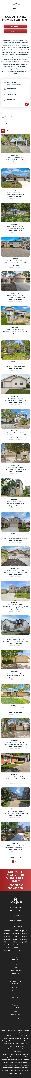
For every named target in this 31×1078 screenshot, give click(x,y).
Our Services (15, 1015)
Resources (15, 973)
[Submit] (27, 104)
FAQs (15, 994)
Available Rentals (15, 988)
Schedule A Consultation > (15, 886)
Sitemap (11, 1049)
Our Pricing (15, 1018)
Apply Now (15, 991)
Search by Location (13, 82)
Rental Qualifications (15, 31)
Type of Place (11, 88)
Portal (15, 964)
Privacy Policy (20, 1049)
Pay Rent (15, 967)
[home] (15, 4)
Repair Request (15, 970)
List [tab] (3, 131)
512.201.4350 (16, 915)
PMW (22, 1046)
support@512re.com (15, 920)
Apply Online (15, 26)
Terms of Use (16, 1052)
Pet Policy (15, 997)
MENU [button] (15, 8)
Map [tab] (8, 131)
